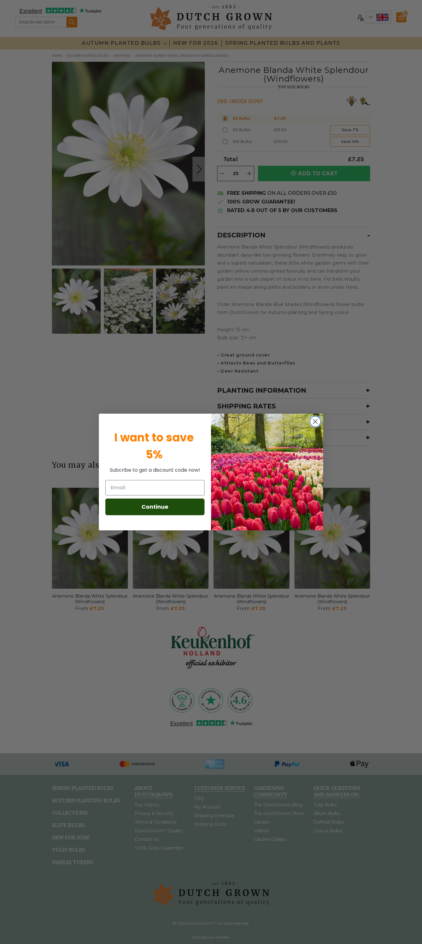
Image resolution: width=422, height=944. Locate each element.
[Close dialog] (315, 421)
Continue (154, 507)
